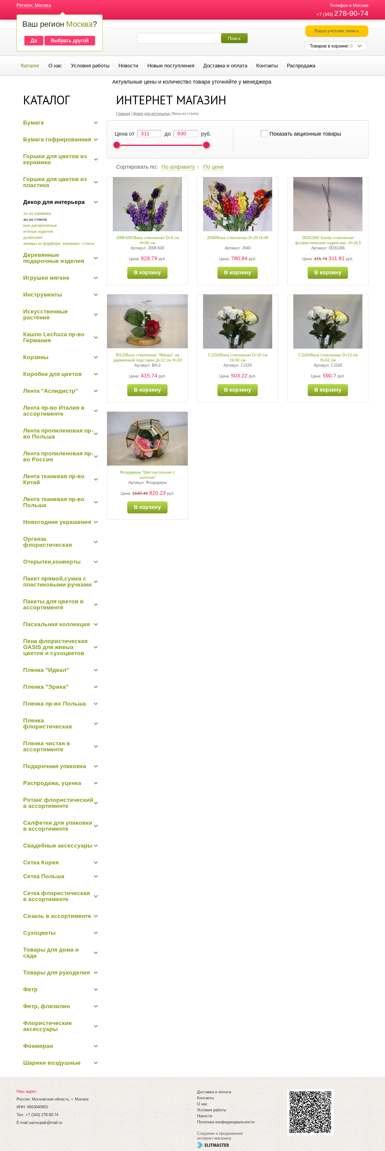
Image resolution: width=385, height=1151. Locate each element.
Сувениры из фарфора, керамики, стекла (56, 243)
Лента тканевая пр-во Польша (54, 502)
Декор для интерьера (54, 202)
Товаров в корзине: (331, 45)
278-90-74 (351, 13)
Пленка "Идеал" (46, 670)
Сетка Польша (43, 876)
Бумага (33, 122)
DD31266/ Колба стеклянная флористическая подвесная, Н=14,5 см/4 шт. (328, 242)
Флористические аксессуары (47, 1026)
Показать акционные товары (305, 133)
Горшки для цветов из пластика (55, 182)
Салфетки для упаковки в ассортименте (57, 826)
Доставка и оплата (225, 66)
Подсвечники (30, 237)
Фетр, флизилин (46, 1006)
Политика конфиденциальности (225, 1122)
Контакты (267, 66)
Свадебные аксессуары (57, 845)
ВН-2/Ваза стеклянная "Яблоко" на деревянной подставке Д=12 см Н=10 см (147, 360)
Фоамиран (38, 1046)
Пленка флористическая (47, 723)
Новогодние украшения (57, 522)
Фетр (30, 989)
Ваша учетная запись (337, 30)
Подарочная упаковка (54, 766)
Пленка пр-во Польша (54, 703)
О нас (55, 66)
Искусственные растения (45, 314)
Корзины (35, 357)
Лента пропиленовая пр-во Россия (58, 456)
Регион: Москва (34, 5)
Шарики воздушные (52, 1063)
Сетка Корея (41, 862)
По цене (213, 167)
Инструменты (42, 294)
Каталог (30, 66)
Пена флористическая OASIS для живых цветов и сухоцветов (55, 647)
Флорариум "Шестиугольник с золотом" (147, 475)
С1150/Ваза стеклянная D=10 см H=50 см (237, 357)
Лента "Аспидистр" (50, 391)
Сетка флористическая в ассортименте (56, 896)
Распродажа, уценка (52, 783)
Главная (123, 114)
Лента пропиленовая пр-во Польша (58, 433)
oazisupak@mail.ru (45, 1122)
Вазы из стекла (33, 219)
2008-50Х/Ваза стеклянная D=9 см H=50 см (147, 240)
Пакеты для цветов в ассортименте (53, 604)
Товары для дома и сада (51, 952)
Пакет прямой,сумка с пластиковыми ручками (57, 581)
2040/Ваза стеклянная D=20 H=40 (237, 237)
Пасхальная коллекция (56, 624)
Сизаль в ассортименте (57, 916)
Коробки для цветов (52, 374)
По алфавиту (178, 167)
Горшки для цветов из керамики (55, 159)
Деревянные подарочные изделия (53, 258)
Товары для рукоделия (56, 972)
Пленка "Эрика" (46, 687)
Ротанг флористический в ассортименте (58, 803)
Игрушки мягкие (46, 278)
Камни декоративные (38, 225)
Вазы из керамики (35, 213)
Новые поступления (170, 66)
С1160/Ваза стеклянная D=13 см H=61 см (328, 357)
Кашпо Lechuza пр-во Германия (54, 337)
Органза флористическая (47, 542)
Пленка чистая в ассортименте (46, 746)
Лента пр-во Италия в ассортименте (54, 411)
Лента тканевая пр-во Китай (54, 479)
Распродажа (301, 66)
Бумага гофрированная (57, 139)
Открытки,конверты (52, 562)
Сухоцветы (39, 933)
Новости (128, 66)
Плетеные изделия (36, 231)
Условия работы (90, 66)
